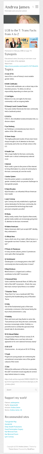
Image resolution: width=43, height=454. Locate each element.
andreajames (15, 403)
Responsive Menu (36, 6)
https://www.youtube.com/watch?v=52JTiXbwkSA (21, 66)
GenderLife (8, 424)
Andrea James (17, 7)
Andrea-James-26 (16, 410)
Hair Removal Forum (11, 434)
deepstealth (14, 405)
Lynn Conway (9, 437)
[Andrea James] (21, 16)
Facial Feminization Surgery (14, 429)
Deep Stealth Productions (13, 427)
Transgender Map (10, 422)
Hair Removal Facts (11, 432)
